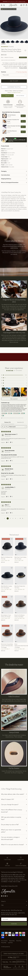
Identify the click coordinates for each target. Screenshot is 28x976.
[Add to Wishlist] (25, 50)
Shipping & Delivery (6, 178)
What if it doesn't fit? (7, 799)
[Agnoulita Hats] (13, 5)
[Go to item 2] (15, 392)
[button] (4, 46)
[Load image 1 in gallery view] (14, 23)
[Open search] (2, 426)
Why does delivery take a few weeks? (12, 794)
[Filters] (6, 426)
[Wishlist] (23, 5)
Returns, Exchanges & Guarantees (9, 182)
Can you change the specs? (9, 804)
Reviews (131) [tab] (8, 422)
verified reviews (21, 1)
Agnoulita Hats (7, 946)
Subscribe (14, 923)
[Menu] (1, 5)
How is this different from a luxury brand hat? (11, 811)
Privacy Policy (3, 942)
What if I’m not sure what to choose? (12, 844)
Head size (3, 72)
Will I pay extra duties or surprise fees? (11, 818)
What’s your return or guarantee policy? (11, 831)
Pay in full (7, 95)
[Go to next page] (23, 518)
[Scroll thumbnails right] (25, 392)
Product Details (5, 146)
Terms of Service (4, 940)
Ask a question (14, 399)
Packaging (3, 171)
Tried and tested (14, 535)
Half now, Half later (20, 95)
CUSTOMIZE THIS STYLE (14, 87)
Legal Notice (10, 942)
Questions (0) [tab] (20, 422)
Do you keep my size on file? (10, 824)
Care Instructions (5, 175)
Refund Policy (18, 940)
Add (24, 116)
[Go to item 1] (6, 392)
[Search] (4, 5)
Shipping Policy (12, 940)
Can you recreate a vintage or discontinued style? (10, 838)
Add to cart (14, 81)
